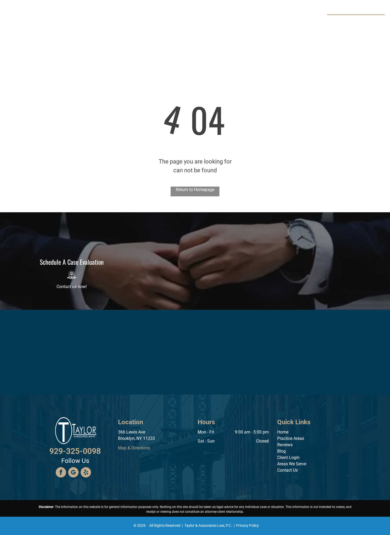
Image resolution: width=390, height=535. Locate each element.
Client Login (288, 457)
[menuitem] (104, 19)
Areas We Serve (291, 463)
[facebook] (61, 473)
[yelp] (86, 473)
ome (284, 432)
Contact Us (287, 470)
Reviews (285, 444)
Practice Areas (290, 438)
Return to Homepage (195, 189)
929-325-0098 (364, 21)
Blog (281, 451)
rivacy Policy (249, 525)
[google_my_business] (73, 473)
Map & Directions (134, 447)
